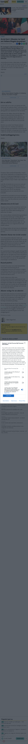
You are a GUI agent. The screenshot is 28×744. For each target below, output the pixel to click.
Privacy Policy (22, 400)
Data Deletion (6, 400)
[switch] (22, 372)
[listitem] (14, 369)
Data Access (14, 400)
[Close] (25, 343)
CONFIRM (8, 395)
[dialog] (14, 372)
